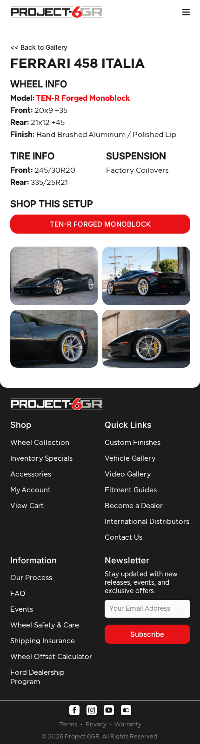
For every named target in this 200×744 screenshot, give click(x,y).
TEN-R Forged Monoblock (70, 98)
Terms (69, 725)
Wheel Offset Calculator (51, 656)
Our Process (31, 577)
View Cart (27, 506)
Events (21, 609)
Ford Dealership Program (37, 677)
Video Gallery (128, 474)
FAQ (18, 593)
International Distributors (147, 521)
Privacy (97, 725)
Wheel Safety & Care (44, 625)
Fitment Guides (131, 490)
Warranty (127, 725)
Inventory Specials (41, 458)
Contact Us (123, 537)
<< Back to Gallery (38, 47)
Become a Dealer (134, 506)
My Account (30, 490)
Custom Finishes (132, 442)
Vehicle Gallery (130, 458)
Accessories (30, 474)
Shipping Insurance (42, 641)
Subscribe (147, 634)
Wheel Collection (39, 442)
